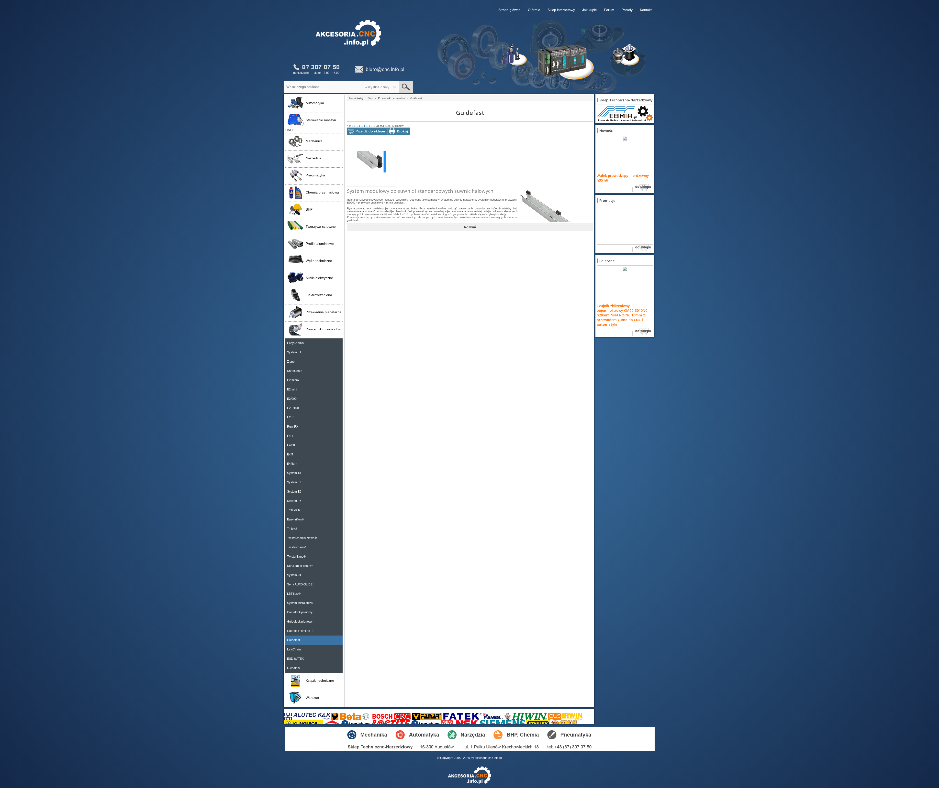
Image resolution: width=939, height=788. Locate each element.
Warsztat (312, 698)
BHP (309, 209)
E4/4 (290, 454)
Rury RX (292, 426)
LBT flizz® (294, 593)
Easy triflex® (295, 519)
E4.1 (290, 436)
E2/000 (292, 398)
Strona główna (509, 10)
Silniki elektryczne (319, 278)
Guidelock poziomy (300, 612)
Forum (609, 10)
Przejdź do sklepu (370, 131)
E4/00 (291, 445)
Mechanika (314, 141)
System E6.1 (295, 501)
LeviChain (294, 649)
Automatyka (315, 103)
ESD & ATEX (295, 658)
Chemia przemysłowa (322, 192)
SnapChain (294, 371)
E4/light (292, 463)
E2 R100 (293, 408)
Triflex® (292, 528)
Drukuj (402, 131)
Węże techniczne (319, 261)
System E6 (294, 491)
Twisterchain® (296, 547)
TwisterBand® (296, 556)
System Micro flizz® (300, 603)
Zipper (291, 361)
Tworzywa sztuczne (321, 226)
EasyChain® (295, 343)
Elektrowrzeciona (319, 295)
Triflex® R (293, 510)
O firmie (534, 10)
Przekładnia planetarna (323, 312)
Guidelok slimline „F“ (300, 631)
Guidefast (293, 640)
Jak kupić (589, 10)
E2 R (290, 417)
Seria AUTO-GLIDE (300, 584)
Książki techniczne (320, 680)
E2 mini (292, 389)
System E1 (294, 352)
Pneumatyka (315, 175)
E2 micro (293, 380)
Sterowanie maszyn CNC (310, 125)
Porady (627, 10)
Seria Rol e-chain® (300, 566)
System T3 (294, 473)
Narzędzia (313, 158)
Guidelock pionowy (300, 621)
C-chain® (293, 668)
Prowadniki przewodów (323, 329)
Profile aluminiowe (320, 244)
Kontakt (646, 10)
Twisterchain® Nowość (302, 538)
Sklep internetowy (561, 10)
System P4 (294, 575)
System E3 (294, 482)
